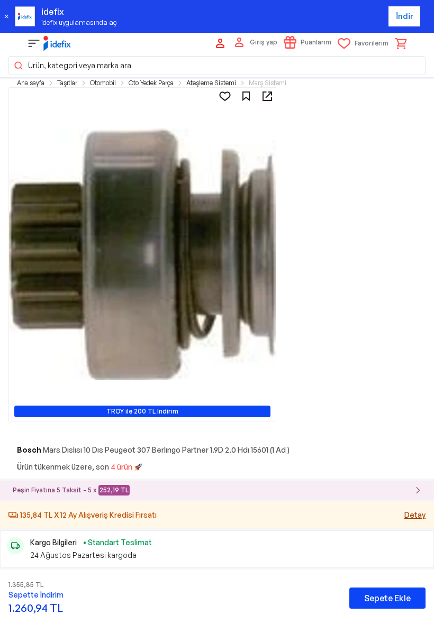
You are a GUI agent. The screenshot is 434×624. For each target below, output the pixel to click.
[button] (217, 65)
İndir (404, 16)
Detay (415, 514)
